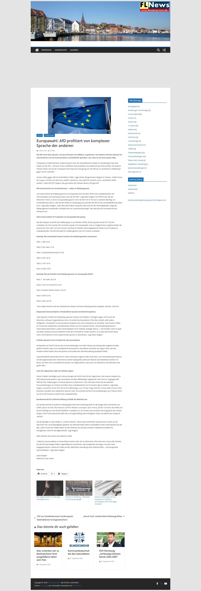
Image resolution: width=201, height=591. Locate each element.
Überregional (49, 135)
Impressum (46, 50)
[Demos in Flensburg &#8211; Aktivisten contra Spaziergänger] (79, 488)
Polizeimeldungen (134, 152)
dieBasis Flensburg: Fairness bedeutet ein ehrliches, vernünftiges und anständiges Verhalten (106, 500)
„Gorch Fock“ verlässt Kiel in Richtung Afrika (102, 516)
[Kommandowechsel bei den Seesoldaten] (79, 534)
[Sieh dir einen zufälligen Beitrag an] (164, 50)
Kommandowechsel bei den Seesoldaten (79, 552)
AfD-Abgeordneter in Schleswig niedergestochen (48, 498)
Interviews (132, 137)
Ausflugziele (132, 106)
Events (130, 122)
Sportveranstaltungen (136, 168)
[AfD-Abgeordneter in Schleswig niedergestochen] (50, 488)
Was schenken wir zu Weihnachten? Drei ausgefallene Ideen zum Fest (48, 555)
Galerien (74, 50)
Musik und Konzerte (135, 145)
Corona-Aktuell (133, 114)
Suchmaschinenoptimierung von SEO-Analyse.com (147, 200)
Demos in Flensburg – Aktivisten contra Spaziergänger (78, 498)
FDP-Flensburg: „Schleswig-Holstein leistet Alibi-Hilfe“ (110, 553)
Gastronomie (133, 133)
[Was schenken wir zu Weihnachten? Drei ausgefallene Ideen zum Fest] (48, 534)
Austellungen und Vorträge (138, 110)
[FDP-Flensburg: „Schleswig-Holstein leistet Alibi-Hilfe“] (111, 534)
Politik (39, 135)
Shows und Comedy (135, 160)
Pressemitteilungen (135, 156)
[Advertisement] (100, 70)
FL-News (52, 151)
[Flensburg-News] (37, 50)
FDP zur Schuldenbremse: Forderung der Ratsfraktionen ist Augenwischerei (55, 518)
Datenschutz (61, 50)
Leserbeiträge (133, 141)
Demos (131, 118)
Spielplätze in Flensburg (137, 164)
